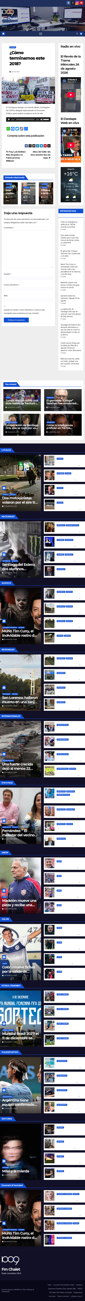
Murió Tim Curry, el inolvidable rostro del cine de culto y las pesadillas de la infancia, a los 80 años (71, 269)
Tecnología (50, 422)
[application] (28, 119)
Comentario (9, 228)
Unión (4, 897)
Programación (78, 1292)
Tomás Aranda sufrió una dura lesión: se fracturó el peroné (22, 403)
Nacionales (6, 561)
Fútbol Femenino (8, 1030)
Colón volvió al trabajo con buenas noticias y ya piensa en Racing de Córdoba (69, 949)
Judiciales (50, 397)
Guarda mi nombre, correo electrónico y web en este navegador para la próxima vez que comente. (24, 311)
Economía (45, 184)
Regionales (61, 606)
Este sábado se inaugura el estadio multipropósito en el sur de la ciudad (68, 509)
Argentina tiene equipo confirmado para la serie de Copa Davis (19, 1106)
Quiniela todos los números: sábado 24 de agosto (70, 298)
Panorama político (72, 525)
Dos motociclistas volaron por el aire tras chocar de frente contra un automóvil (20, 504)
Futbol (8, 397)
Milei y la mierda (15, 1171)
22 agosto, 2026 (10, 839)
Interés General (11, 422)
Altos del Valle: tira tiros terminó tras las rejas (41, 155)
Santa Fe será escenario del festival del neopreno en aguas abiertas (69, 1111)
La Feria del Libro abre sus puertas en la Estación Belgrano (68, 1229)
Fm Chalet (10, 19)
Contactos (79, 1285)
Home (49, 1285)
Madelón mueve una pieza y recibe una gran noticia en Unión (70, 285)
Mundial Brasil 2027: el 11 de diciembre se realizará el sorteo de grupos (20, 1040)
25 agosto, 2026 (10, 1042)
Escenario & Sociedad (10, 627)
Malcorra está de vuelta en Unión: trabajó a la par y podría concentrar (70, 361)
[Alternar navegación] (41, 34)
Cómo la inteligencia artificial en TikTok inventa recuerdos (69, 224)
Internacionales (8, 760)
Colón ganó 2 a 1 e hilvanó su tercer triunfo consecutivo (68, 978)
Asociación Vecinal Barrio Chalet (63, 1285)
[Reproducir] (9, 119)
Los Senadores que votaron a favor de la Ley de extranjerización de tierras (69, 1148)
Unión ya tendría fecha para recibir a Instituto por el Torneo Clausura (69, 897)
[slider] (46, 119)
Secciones (52, 1296)
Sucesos (9, 187)
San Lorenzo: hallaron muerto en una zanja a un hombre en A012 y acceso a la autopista (20, 704)
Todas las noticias (63, 1296)
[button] (77, 34)
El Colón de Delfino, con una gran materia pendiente (67, 963)
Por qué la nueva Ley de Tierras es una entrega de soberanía (68, 1162)
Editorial (6, 1167)
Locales (12, 47)
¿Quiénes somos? (76, 1296)
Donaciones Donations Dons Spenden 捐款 (62, 1289)
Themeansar (6, 1291)
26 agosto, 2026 (13, 407)
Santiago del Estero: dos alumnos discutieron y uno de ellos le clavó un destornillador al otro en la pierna (70, 330)
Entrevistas (7, 827)
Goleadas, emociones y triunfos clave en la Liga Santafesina (67, 1000)
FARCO (80, 1289)
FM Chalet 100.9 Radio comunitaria (60, 1292)
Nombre (7, 274)
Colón (5, 963)
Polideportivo (7, 1096)
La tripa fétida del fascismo (69, 1131)
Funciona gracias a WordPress (12, 1289)
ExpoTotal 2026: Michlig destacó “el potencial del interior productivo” (68, 694)
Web (6, 296)
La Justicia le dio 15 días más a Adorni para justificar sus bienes (68, 575)
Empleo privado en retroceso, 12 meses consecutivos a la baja (66, 561)
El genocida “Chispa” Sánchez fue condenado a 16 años (70, 253)
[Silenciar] (41, 119)
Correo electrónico (11, 285)
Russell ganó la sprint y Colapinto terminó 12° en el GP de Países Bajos (68, 1096)
